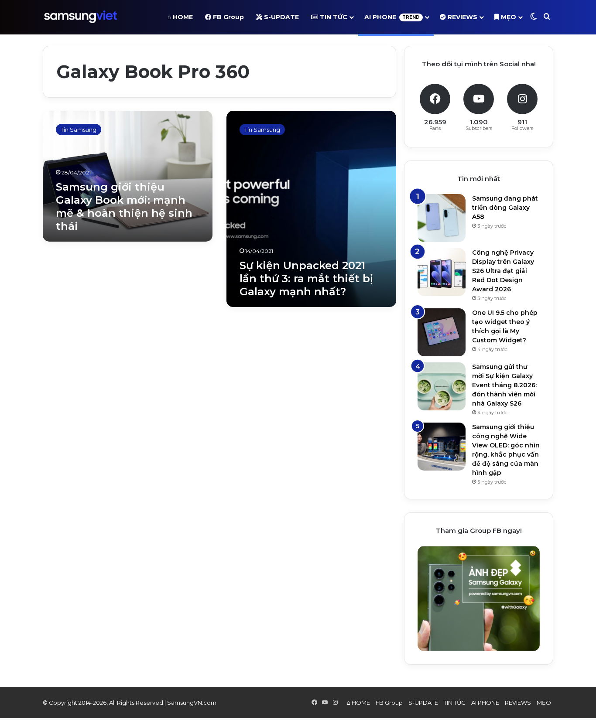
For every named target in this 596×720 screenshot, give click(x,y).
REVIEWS (461, 17)
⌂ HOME (180, 17)
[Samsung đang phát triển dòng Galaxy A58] (442, 218)
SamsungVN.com (191, 702)
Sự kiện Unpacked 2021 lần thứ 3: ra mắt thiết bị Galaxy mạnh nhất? (306, 278)
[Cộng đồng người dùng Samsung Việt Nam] (80, 17)
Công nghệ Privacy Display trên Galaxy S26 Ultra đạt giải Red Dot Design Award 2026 (503, 271)
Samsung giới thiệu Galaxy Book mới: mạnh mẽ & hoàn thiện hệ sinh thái (124, 206)
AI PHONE (392, 17)
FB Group (227, 17)
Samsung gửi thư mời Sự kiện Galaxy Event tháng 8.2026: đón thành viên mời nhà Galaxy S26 (504, 385)
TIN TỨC (332, 17)
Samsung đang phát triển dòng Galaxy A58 (505, 208)
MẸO (507, 17)
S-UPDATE (280, 17)
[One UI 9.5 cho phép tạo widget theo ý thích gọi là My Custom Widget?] (442, 332)
